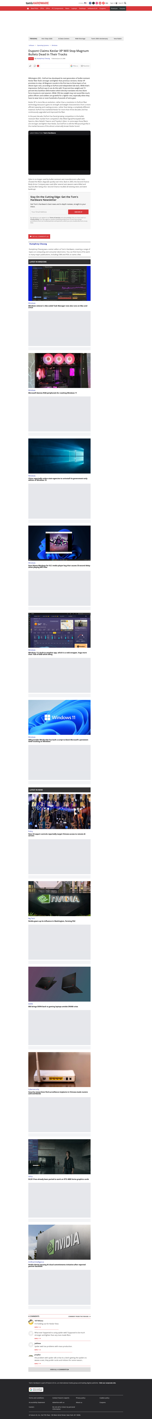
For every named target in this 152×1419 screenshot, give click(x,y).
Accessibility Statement (37, 1402)
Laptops (74, 8)
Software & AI (92, 8)
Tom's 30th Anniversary (99, 39)
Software (31, 45)
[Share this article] (30, 66)
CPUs (42, 8)
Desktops (82, 8)
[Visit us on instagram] (97, 3)
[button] (122, 3)
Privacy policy (80, 1398)
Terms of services (55, 218)
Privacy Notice (34, 219)
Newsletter (86, 66)
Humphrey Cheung (43, 58)
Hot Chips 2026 (47, 39)
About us (79, 1402)
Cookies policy (104, 1398)
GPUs (48, 8)
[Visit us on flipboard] (103, 3)
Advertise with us (58, 1402)
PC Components (57, 8)
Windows (54, 45)
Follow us (75, 66)
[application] (59, 152)
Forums (122, 8)
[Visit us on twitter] (93, 3)
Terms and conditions (36, 1398)
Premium (114, 8)
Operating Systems (43, 45)
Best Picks (34, 8)
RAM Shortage (80, 39)
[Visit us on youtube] (100, 3)
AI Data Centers (63, 39)
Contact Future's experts (60, 1398)
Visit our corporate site (107, 1383)
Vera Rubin (118, 39)
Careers (31, 1407)
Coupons (102, 8)
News (67, 8)
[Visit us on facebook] (90, 3)
